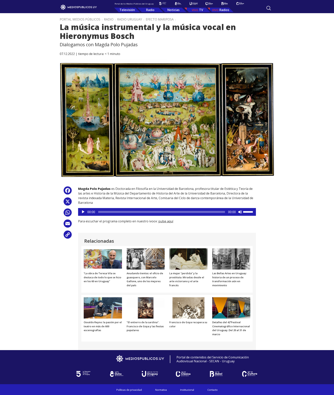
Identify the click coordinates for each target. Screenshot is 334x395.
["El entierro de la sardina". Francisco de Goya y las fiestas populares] (146, 307)
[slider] (248, 211)
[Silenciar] (240, 212)
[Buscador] (268, 8)
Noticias (173, 10)
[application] (167, 212)
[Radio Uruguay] (193, 3)
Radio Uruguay (129, 19)
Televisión (127, 10)
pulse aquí (165, 221)
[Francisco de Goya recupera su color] (188, 307)
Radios (224, 10)
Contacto (212, 390)
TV (201, 10)
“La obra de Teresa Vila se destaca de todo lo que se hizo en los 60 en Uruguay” (102, 277)
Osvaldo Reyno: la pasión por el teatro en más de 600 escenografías (103, 326)
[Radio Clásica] (209, 3)
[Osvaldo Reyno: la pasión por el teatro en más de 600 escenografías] (103, 307)
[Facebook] (67, 191)
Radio (150, 10)
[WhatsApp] (67, 213)
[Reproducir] (83, 212)
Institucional (187, 390)
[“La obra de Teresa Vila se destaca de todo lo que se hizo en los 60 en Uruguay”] (103, 258)
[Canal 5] (163, 3)
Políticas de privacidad (129, 390)
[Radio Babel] (224, 3)
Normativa (161, 390)
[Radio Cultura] (240, 3)
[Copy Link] (67, 236)
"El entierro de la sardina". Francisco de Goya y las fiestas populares (145, 326)
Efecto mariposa (160, 19)
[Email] (67, 224)
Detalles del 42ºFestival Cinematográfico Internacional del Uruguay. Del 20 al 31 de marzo (231, 328)
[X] (67, 202)
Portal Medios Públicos (80, 19)
